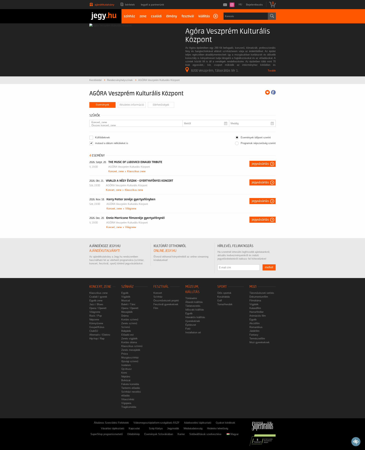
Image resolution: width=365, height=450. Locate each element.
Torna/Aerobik (224, 304)
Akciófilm (254, 323)
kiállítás (204, 16)
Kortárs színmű (129, 319)
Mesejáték (127, 312)
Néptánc (125, 376)
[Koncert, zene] (134, 122)
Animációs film (257, 315)
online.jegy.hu (165, 251)
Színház (127, 287)
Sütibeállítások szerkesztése (205, 434)
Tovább (272, 70)
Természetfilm (257, 338)
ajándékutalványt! (104, 251)
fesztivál (188, 16)
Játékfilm (254, 331)
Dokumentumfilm (258, 296)
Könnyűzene (96, 323)
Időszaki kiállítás (194, 309)
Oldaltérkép (133, 434)
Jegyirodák (173, 428)
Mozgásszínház (130, 357)
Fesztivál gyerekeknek (165, 304)
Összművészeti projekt (166, 300)
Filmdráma (255, 300)
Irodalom (126, 365)
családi (156, 16)
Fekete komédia (130, 384)
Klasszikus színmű (131, 346)
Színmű (125, 327)
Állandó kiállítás (194, 302)
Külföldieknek (102, 137)
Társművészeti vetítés (261, 293)
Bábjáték (126, 331)
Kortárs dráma (129, 342)
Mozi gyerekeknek (259, 342)
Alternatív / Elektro (99, 334)
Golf (219, 300)
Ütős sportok (224, 293)
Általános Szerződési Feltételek (111, 422)
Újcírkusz (126, 369)
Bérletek (130, 4)
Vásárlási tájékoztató (112, 428)
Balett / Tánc (128, 304)
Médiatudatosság (193, 428)
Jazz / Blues (96, 304)
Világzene (130, 208)
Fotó (187, 328)
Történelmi (191, 298)
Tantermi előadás (130, 388)
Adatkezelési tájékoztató (197, 422)
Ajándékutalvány (104, 4)
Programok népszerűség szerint (258, 143)
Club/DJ (93, 331)
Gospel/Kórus (96, 327)
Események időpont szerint (256, 137)
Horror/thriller (256, 312)
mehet (269, 267)
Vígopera (126, 403)
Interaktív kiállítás (195, 317)
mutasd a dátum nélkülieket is (111, 143)
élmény (171, 16)
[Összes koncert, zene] (134, 125)
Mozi (252, 287)
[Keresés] (272, 16)
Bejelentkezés (254, 4)
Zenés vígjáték (129, 338)
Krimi (124, 372)
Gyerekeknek (192, 321)
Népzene (94, 319)
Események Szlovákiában (158, 434)
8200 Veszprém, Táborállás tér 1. (214, 70)
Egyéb (124, 293)
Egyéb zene (95, 300)
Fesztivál (161, 287)
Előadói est (127, 334)
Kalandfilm (255, 308)
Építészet (190, 324)
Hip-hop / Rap (96, 338)
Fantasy (253, 334)
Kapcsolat (134, 428)
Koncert (157, 293)
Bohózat (125, 380)
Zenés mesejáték (130, 350)
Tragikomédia (128, 407)
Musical (125, 300)
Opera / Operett (97, 308)
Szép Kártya (156, 428)
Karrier (181, 434)
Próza (124, 353)
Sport (222, 287)
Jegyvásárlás (260, 164)
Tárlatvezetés (192, 305)
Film (155, 308)
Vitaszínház (127, 399)
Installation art (193, 332)
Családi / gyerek (98, 296)
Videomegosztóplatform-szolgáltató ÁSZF (156, 422)
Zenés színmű (129, 323)
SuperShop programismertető (106, 434)
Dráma (125, 315)
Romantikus (256, 327)
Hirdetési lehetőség (217, 428)
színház (129, 16)
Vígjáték (125, 296)
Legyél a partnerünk (152, 4)
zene (143, 16)
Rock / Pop (95, 315)
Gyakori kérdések (225, 422)
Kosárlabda (223, 296)
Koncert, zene (116, 171)
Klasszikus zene (136, 171)
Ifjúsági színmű (129, 361)
